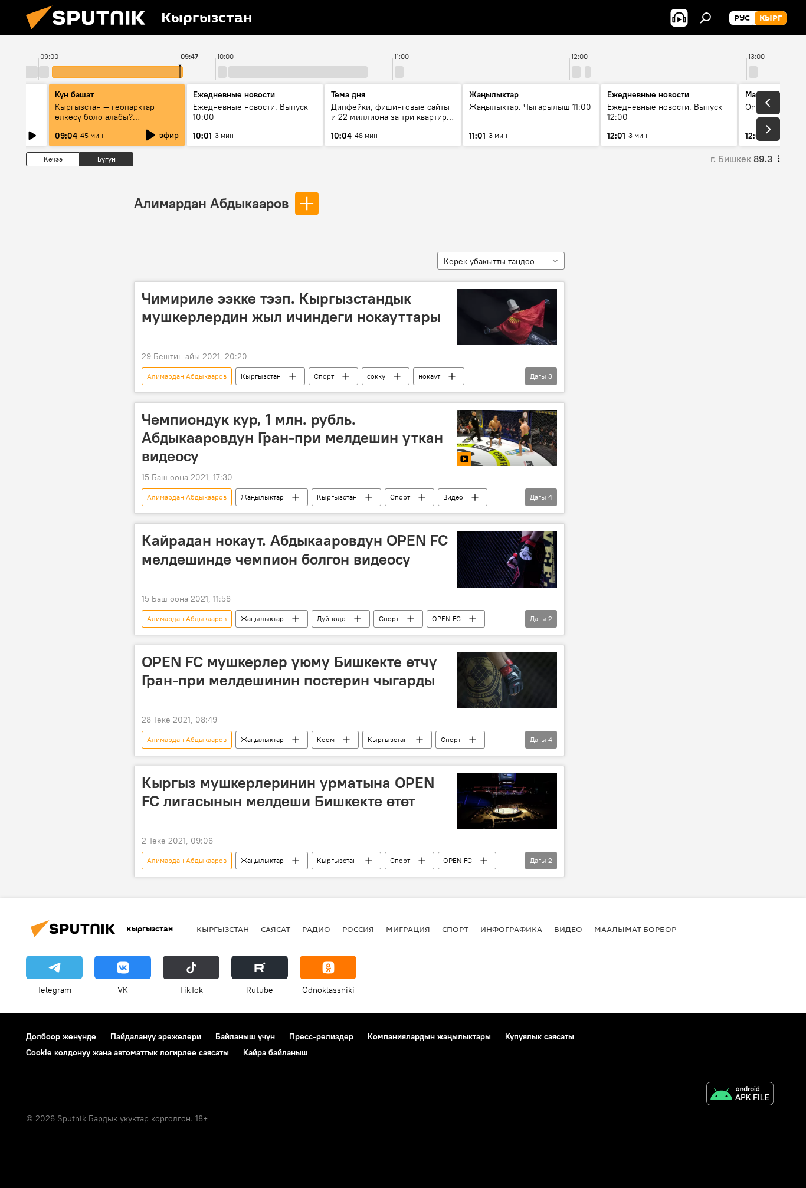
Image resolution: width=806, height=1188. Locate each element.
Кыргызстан (261, 376)
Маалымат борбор (635, 929)
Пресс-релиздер (321, 1036)
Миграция (408, 929)
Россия (358, 929)
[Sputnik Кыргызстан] (90, 32)
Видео (453, 497)
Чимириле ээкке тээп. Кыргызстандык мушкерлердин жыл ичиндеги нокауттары (291, 307)
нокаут (429, 376)
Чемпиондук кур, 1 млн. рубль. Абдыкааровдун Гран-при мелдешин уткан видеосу (292, 437)
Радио (316, 929)
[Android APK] (740, 1095)
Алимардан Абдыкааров (211, 203)
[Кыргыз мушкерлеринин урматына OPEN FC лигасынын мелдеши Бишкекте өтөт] (507, 801)
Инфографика (511, 929)
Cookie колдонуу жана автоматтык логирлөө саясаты (127, 1052)
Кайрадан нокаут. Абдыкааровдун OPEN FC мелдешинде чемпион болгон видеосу (295, 549)
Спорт (324, 376)
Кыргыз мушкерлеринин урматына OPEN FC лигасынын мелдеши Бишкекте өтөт (288, 791)
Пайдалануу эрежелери (155, 1036)
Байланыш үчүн (245, 1036)
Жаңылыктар (262, 497)
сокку (376, 376)
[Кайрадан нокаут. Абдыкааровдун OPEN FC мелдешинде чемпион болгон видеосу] (507, 559)
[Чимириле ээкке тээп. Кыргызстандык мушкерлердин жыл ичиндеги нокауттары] (507, 317)
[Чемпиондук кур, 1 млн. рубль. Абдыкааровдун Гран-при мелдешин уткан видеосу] (507, 438)
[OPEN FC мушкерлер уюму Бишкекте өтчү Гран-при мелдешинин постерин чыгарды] (507, 680)
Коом (326, 739)
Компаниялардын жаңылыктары (429, 1036)
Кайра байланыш (275, 1052)
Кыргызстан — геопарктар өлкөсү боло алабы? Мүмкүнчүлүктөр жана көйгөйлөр (105, 121)
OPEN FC (446, 618)
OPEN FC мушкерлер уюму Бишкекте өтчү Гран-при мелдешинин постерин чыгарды (289, 671)
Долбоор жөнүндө (61, 1036)
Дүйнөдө (331, 618)
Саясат (275, 929)
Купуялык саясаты (539, 1036)
